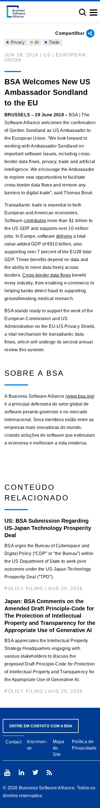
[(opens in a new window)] (7, 772)
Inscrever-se (37, 744)
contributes (35, 220)
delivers (64, 236)
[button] (82, 12)
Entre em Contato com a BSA (40, 726)
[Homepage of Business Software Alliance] (16, 11)
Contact (13, 742)
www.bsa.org (80, 396)
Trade (53, 42)
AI (36, 42)
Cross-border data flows (46, 275)
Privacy (17, 42)
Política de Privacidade (84, 744)
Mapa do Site (58, 748)
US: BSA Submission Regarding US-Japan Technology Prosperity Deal (47, 528)
